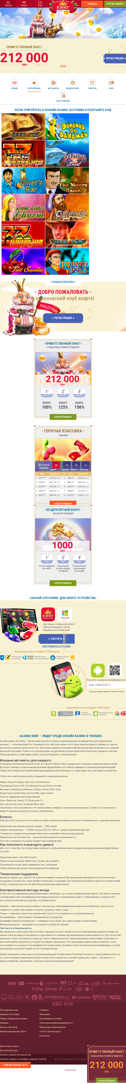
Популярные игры (9, 1010)
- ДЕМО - (23, 129)
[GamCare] (41, 998)
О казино (44, 1010)
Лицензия (44, 1014)
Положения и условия (50, 1018)
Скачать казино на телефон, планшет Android (23, 1059)
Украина (4, 1023)
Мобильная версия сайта (13, 1031)
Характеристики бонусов (52, 1027)
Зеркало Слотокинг (10, 1014)
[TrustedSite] (81, 997)
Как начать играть (9, 1046)
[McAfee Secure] (99, 998)
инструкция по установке (56, 646)
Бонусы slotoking (8, 1027)
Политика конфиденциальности (56, 1023)
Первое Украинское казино (14, 1018)
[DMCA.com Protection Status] (123, 997)
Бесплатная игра (9, 1050)
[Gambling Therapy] (115, 997)
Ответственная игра (50, 1031)
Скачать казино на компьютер (15, 1055)
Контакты (44, 1036)
